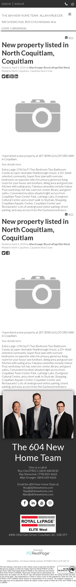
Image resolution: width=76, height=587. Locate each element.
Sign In (6, 3)
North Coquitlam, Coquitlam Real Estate (31, 71)
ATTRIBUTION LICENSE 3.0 (56, 561)
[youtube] (42, 503)
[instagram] (50, 503)
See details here (11, 164)
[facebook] (25, 503)
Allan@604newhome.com (38, 494)
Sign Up (19, 3)
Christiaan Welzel (28, 561)
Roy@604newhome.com (38, 487)
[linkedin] (34, 503)
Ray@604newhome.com (38, 491)
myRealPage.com (38, 553)
